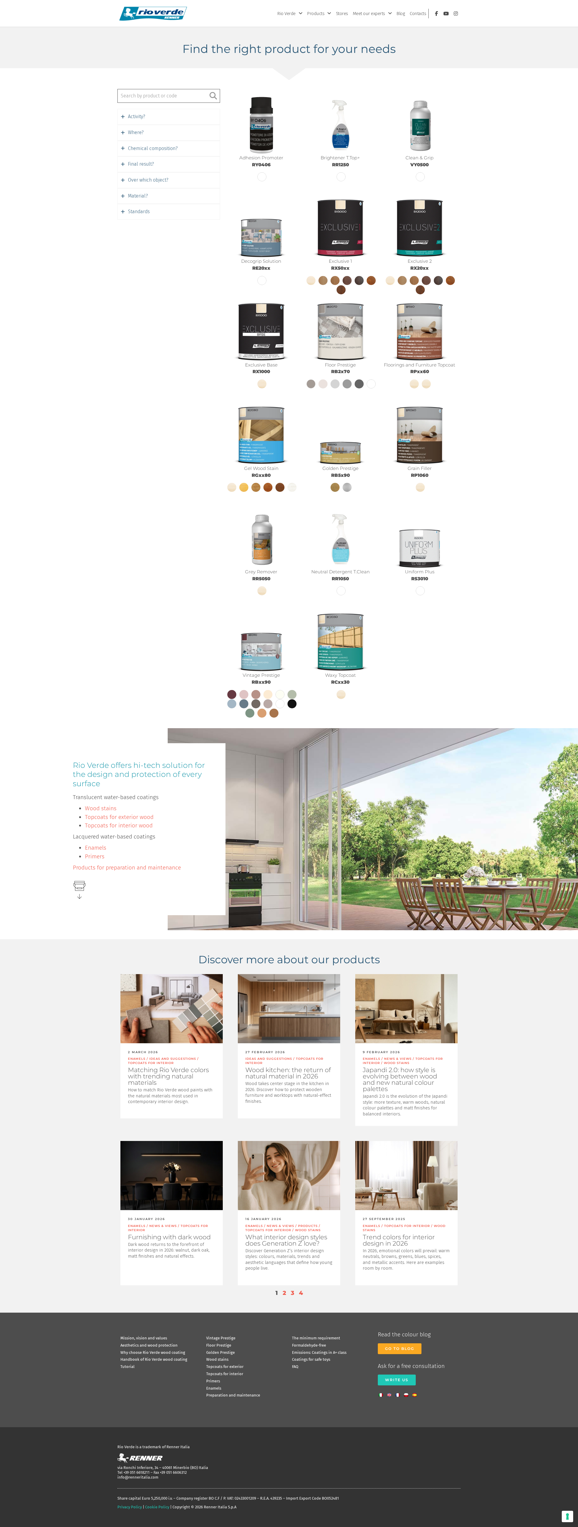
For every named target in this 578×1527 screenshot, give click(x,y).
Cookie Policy (157, 1507)
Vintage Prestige (220, 1338)
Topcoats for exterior (225, 1366)
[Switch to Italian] (382, 1393)
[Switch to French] (399, 1393)
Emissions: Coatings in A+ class (319, 1352)
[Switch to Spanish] (416, 1393)
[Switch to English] (391, 1393)
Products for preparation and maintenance (127, 867)
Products (315, 13)
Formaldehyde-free (309, 1345)
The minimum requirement (316, 1338)
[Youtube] (446, 13)
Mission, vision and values (143, 1338)
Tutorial (127, 1366)
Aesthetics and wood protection (149, 1345)
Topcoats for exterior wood (119, 817)
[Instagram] (456, 13)
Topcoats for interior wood (119, 825)
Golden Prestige (220, 1352)
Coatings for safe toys (311, 1359)
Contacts (418, 13)
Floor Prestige (218, 1345)
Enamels (95, 847)
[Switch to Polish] (407, 1393)
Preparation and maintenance (233, 1395)
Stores (342, 13)
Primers (94, 856)
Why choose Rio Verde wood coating (152, 1352)
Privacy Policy (129, 1507)
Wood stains (101, 808)
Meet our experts (369, 13)
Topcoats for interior (224, 1374)
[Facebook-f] (436, 13)
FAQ (295, 1366)
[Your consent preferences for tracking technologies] (567, 1516)
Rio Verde (286, 13)
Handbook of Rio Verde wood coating (153, 1359)
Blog (400, 13)
